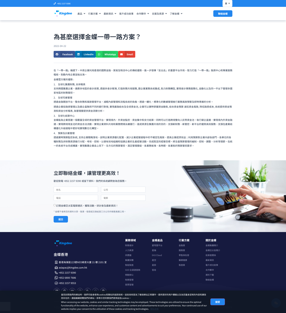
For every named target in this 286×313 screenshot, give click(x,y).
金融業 (182, 245)
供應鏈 (128, 255)
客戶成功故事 (212, 264)
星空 (154, 260)
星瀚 (154, 250)
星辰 (154, 264)
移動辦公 (129, 274)
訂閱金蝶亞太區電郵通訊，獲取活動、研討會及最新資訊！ (87, 205)
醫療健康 (183, 260)
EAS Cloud (157, 255)
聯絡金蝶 (210, 279)
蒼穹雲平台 (157, 245)
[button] (64, 54)
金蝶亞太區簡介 (213, 250)
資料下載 (210, 274)
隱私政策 (154, 308)
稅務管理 (129, 279)
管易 (154, 269)
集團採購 (129, 260)
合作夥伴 (210, 269)
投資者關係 (211, 255)
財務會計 (129, 245)
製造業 (182, 264)
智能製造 (129, 264)
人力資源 (129, 250)
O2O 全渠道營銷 (132, 269)
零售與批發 (184, 255)
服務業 (182, 250)
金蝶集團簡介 (212, 245)
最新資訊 (210, 260)
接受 (217, 302)
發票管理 (129, 284)
